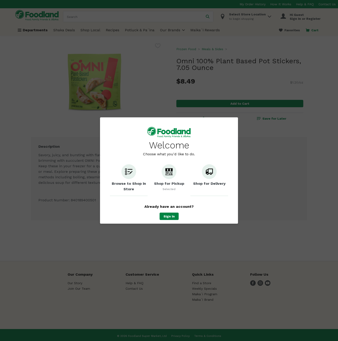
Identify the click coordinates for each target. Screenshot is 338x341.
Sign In (169, 216)
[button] (129, 180)
